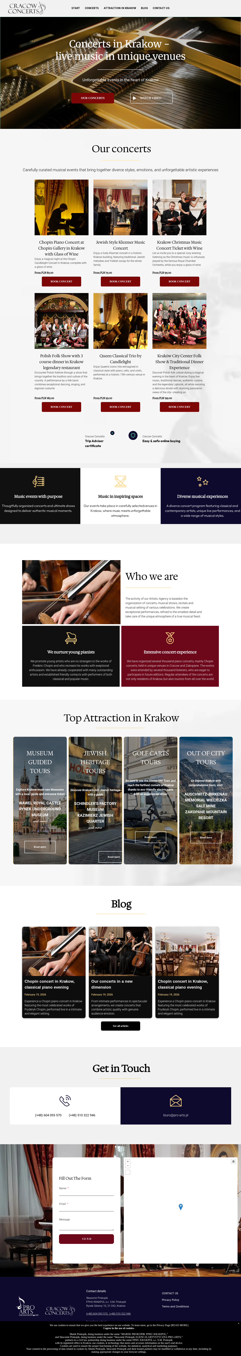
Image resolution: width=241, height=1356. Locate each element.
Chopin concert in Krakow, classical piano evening (50, 984)
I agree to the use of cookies (118, 1328)
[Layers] (233, 1161)
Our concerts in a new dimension (112, 984)
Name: (63, 1188)
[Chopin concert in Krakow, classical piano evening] (54, 951)
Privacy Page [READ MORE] (172, 1325)
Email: (62, 1203)
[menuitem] (75, 8)
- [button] (128, 1166)
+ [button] (128, 1161)
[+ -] (181, 1210)
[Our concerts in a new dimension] (120, 951)
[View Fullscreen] (128, 1172)
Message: (64, 1219)
